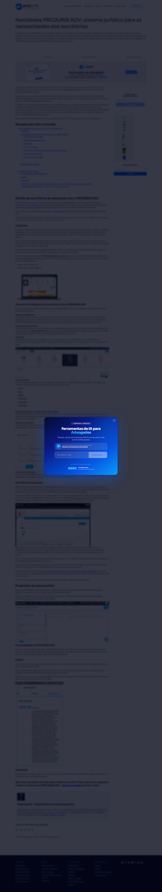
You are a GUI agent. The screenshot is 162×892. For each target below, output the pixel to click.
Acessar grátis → (98, 455)
